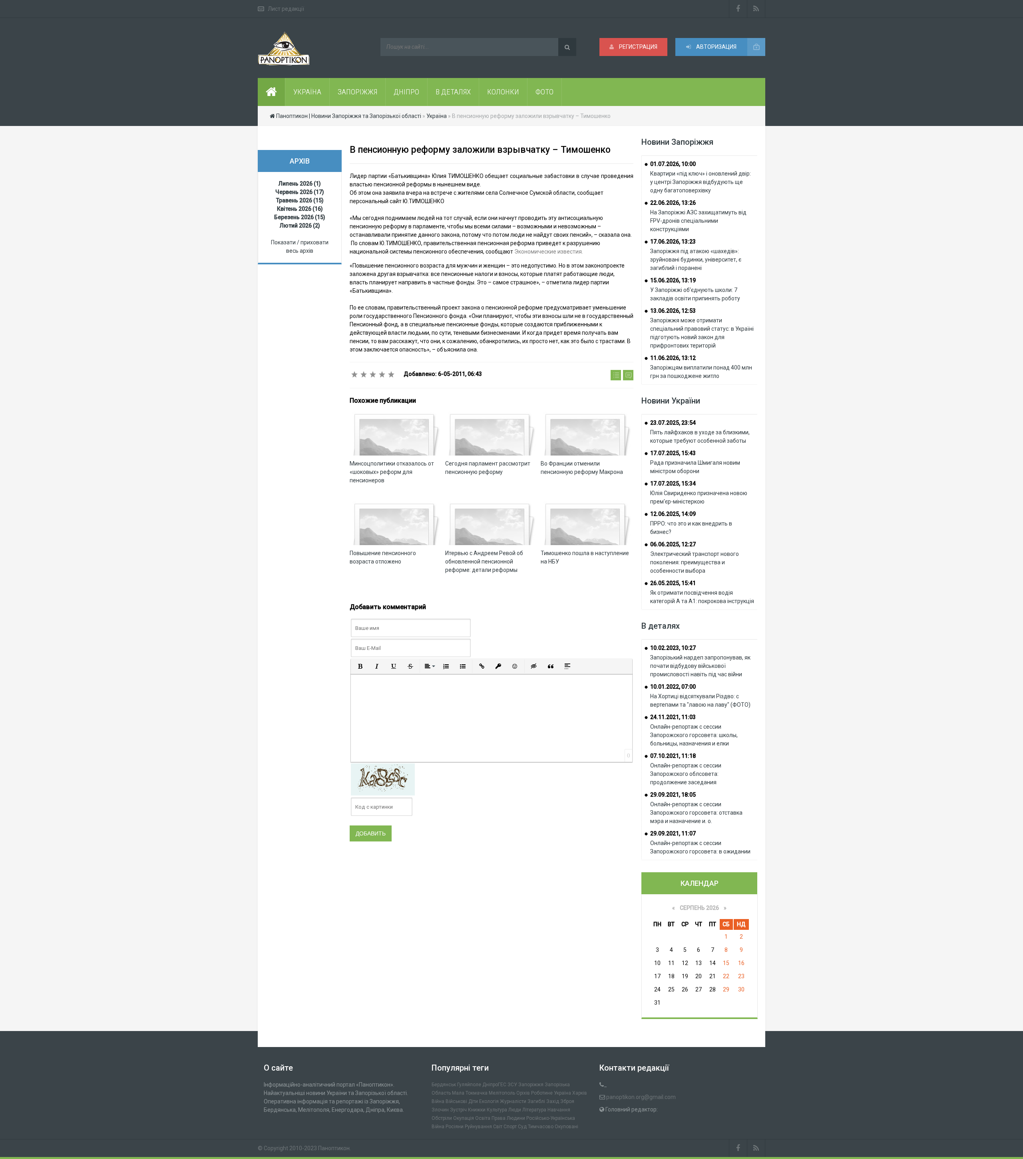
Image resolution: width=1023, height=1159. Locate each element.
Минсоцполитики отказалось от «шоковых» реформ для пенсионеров (392, 472)
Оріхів (523, 1093)
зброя (567, 1101)
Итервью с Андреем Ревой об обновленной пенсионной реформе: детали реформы (484, 561)
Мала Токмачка (470, 1093)
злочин (440, 1110)
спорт (510, 1126)
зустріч (458, 1110)
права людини (508, 1118)
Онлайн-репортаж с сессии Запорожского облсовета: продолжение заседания (685, 773)
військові (456, 1101)
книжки (477, 1110)
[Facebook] (738, 9)
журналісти (513, 1101)
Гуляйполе (469, 1084)
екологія (489, 1101)
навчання (558, 1110)
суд (522, 1126)
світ (497, 1126)
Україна (562, 1093)
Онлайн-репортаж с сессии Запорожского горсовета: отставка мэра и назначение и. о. (696, 812)
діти (473, 1101)
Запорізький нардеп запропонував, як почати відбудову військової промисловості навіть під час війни (700, 665)
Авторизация (715, 47)
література (534, 1110)
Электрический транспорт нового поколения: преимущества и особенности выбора (694, 562)
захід (552, 1101)
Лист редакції (286, 9)
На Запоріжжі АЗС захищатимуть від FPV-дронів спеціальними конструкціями (698, 220)
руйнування (478, 1126)
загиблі (536, 1101)
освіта (482, 1118)
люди (514, 1110)
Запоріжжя (530, 1084)
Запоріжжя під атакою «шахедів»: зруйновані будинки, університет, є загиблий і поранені (695, 259)
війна (438, 1101)
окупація (463, 1118)
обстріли (442, 1118)
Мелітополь (502, 1093)
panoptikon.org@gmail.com (641, 1097)
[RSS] (756, 9)
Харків (579, 1093)
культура (497, 1110)
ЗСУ (512, 1084)
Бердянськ (444, 1084)
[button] (360, 666)
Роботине (542, 1093)
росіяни (455, 1126)
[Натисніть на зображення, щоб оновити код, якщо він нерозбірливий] (383, 779)
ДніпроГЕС (494, 1084)
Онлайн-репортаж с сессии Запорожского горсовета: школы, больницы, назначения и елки (694, 735)
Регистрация (637, 47)
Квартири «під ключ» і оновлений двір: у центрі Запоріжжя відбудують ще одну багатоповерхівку (700, 182)
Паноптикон (334, 1148)
